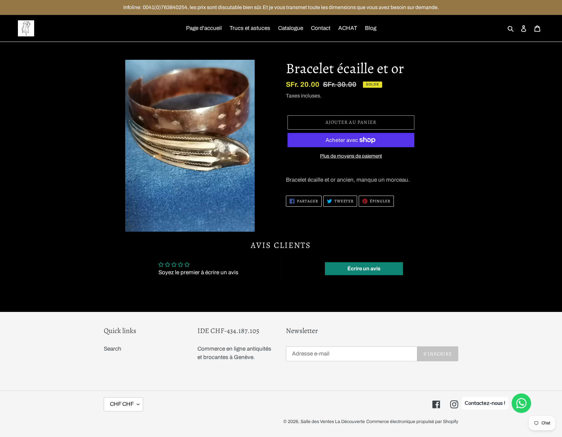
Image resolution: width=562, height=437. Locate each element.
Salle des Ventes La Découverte (333, 421)
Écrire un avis (364, 268)
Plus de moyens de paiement (351, 156)
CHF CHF (122, 404)
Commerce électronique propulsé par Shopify (412, 421)
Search (112, 349)
